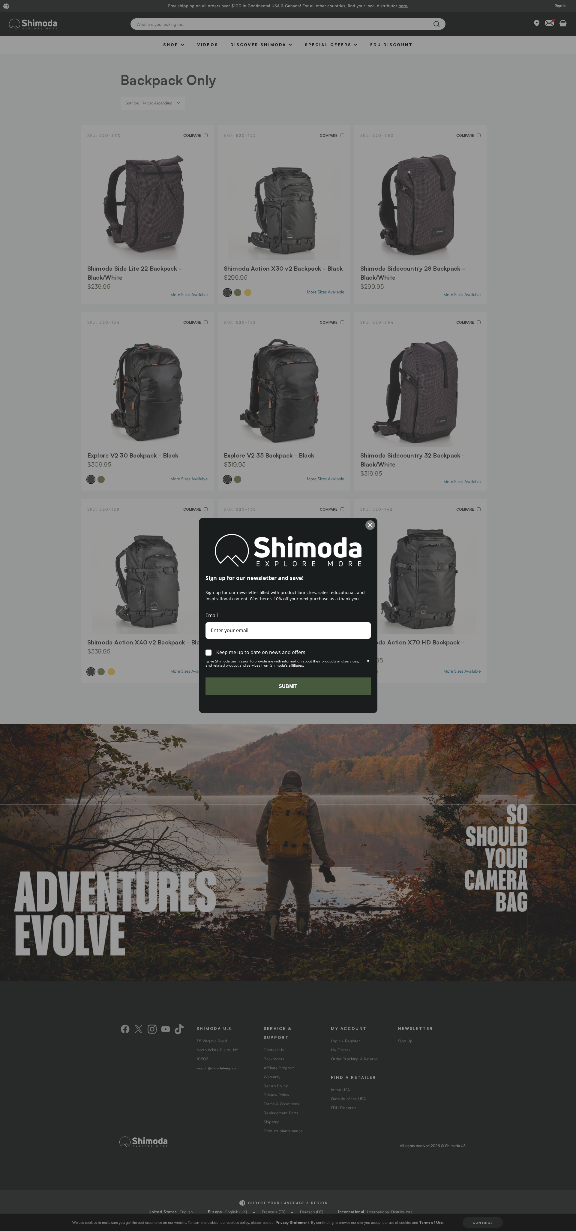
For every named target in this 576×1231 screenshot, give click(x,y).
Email (212, 615)
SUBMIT (288, 686)
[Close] (370, 525)
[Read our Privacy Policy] (367, 661)
